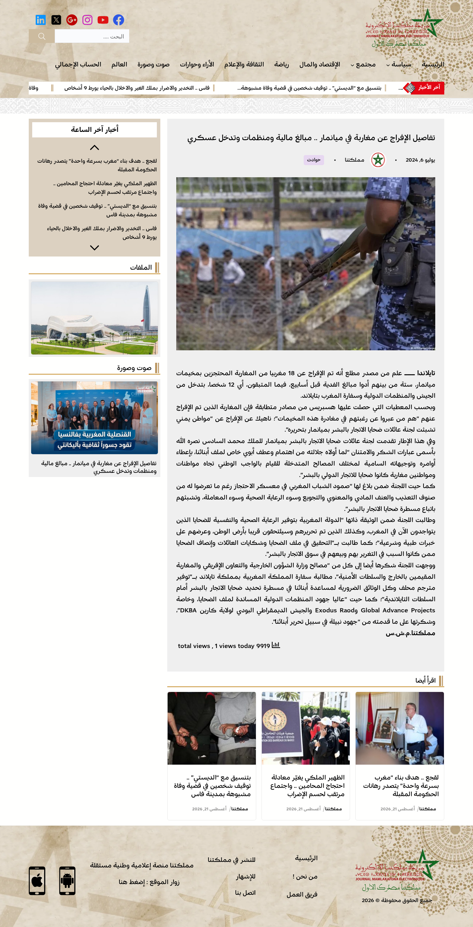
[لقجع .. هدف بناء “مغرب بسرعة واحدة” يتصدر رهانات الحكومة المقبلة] (400, 697)
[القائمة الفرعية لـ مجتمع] (352, 65)
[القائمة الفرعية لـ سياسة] (388, 65)
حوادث (314, 160)
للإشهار (246, 876)
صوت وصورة (134, 367)
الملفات (141, 267)
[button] (94, 147)
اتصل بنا (245, 892)
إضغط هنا (132, 882)
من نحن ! (305, 876)
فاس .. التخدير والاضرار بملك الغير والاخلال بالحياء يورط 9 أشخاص (163, 88)
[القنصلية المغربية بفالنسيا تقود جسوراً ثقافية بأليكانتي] (94, 387)
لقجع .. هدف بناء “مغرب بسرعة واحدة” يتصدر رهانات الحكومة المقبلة (401, 786)
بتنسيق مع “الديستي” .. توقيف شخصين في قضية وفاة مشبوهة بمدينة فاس (212, 786)
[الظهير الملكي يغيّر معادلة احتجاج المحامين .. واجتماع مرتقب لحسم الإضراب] (306, 697)
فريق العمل (302, 894)
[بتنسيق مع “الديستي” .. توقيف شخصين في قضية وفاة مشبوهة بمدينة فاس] (212, 697)
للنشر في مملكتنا (232, 859)
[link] (323, 88)
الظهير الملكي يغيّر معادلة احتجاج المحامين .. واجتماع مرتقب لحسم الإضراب (307, 786)
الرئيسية (306, 858)
